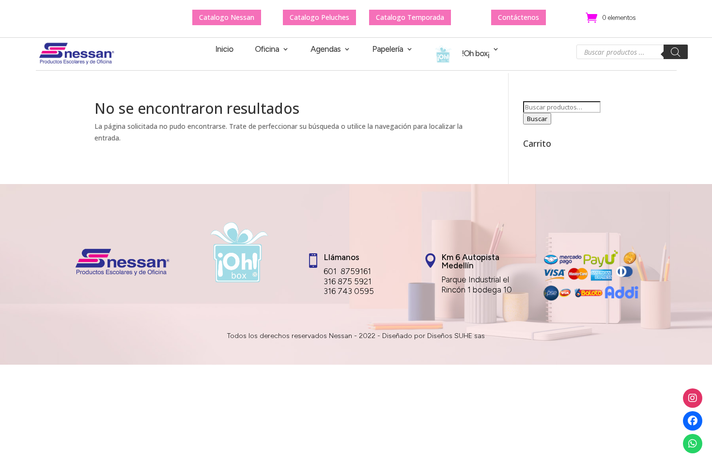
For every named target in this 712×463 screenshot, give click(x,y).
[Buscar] (676, 52)
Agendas (325, 50)
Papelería (387, 50)
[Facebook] (692, 421)
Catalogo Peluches (319, 17)
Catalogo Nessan (226, 17)
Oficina (267, 50)
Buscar (537, 118)
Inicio (224, 50)
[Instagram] (692, 398)
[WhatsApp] (692, 443)
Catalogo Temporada (410, 17)
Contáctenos (518, 17)
